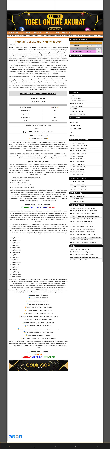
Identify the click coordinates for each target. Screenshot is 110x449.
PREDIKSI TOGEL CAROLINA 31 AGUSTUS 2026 (83, 242)
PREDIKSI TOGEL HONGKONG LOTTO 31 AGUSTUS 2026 (85, 237)
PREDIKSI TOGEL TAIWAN (77, 159)
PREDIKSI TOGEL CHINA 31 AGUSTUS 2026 (81, 239)
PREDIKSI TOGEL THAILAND (78, 153)
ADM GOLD (13, 44)
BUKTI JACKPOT (49, 357)
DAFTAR (56, 33)
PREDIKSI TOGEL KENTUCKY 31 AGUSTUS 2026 (83, 229)
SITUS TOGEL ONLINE (76, 106)
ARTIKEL (47, 33)
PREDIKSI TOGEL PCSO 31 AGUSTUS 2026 (81, 221)
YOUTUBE (51, 207)
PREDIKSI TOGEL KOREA (77, 169)
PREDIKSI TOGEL (13, 33)
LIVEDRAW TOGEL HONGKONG (78, 189)
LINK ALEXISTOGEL (75, 125)
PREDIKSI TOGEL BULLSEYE (78, 166)
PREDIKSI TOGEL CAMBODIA (78, 151)
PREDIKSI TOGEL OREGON (77, 172)
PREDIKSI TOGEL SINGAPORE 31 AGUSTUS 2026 (83, 218)
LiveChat (99, 447)
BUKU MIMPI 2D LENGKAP (77, 196)
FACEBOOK (34, 207)
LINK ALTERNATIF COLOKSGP (78, 101)
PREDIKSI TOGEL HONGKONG (78, 148)
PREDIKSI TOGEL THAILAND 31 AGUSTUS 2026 (82, 213)
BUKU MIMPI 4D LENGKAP (77, 201)
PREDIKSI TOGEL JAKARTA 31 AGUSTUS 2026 (82, 234)
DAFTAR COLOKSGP (75, 98)
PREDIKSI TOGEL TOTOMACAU (78, 145)
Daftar (99, 46)
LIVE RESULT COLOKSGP (77, 181)
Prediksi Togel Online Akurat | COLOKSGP (81, 249)
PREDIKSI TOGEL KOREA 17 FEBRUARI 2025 (38, 41)
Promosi (77, 447)
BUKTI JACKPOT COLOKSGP (78, 114)
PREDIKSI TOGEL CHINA (76, 156)
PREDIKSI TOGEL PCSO (76, 174)
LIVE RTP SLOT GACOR (76, 111)
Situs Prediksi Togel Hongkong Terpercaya (81, 252)
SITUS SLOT (73, 108)
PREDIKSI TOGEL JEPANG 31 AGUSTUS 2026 (82, 232)
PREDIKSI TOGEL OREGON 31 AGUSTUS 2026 (82, 224)
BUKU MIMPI (37, 33)
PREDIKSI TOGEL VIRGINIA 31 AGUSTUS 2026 (82, 208)
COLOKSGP (38, 354)
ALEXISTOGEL (74, 122)
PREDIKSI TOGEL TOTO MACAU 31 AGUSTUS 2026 (83, 211)
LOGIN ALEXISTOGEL (75, 129)
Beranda (11, 447)
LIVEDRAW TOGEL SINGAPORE (78, 186)
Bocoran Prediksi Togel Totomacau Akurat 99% (82, 254)
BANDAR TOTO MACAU (76, 103)
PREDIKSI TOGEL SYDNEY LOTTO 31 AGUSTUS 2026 (84, 216)
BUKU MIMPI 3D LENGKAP (77, 198)
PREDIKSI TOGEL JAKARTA (77, 164)
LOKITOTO (73, 132)
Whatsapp (33, 447)
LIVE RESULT (26, 33)
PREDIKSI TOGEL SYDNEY (77, 143)
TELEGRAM (43, 207)
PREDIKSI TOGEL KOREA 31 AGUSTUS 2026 (82, 226)
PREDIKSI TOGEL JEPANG (77, 161)
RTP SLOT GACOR (66, 33)
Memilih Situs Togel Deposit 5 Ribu (79, 259)
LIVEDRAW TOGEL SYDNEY (77, 184)
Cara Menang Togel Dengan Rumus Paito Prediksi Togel (84, 257)
